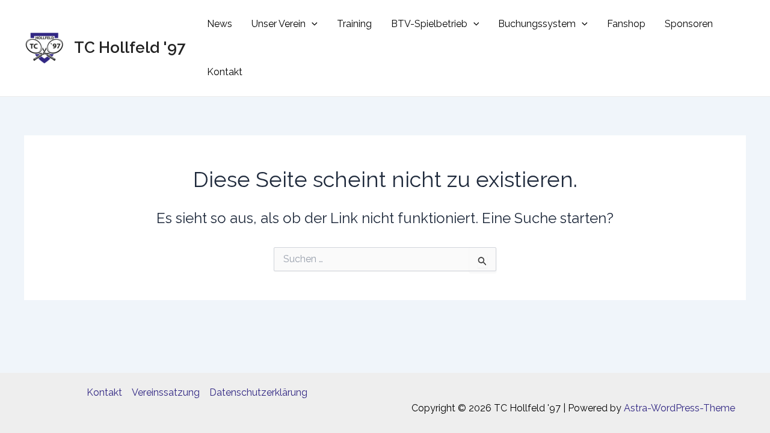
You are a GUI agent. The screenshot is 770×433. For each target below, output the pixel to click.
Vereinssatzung (166, 392)
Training (354, 23)
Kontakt (224, 72)
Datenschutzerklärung (258, 392)
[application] (312, 24)
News (219, 23)
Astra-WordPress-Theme (679, 408)
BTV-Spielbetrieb (429, 23)
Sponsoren (689, 23)
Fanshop (626, 23)
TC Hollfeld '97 (129, 47)
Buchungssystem (537, 23)
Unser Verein (278, 23)
